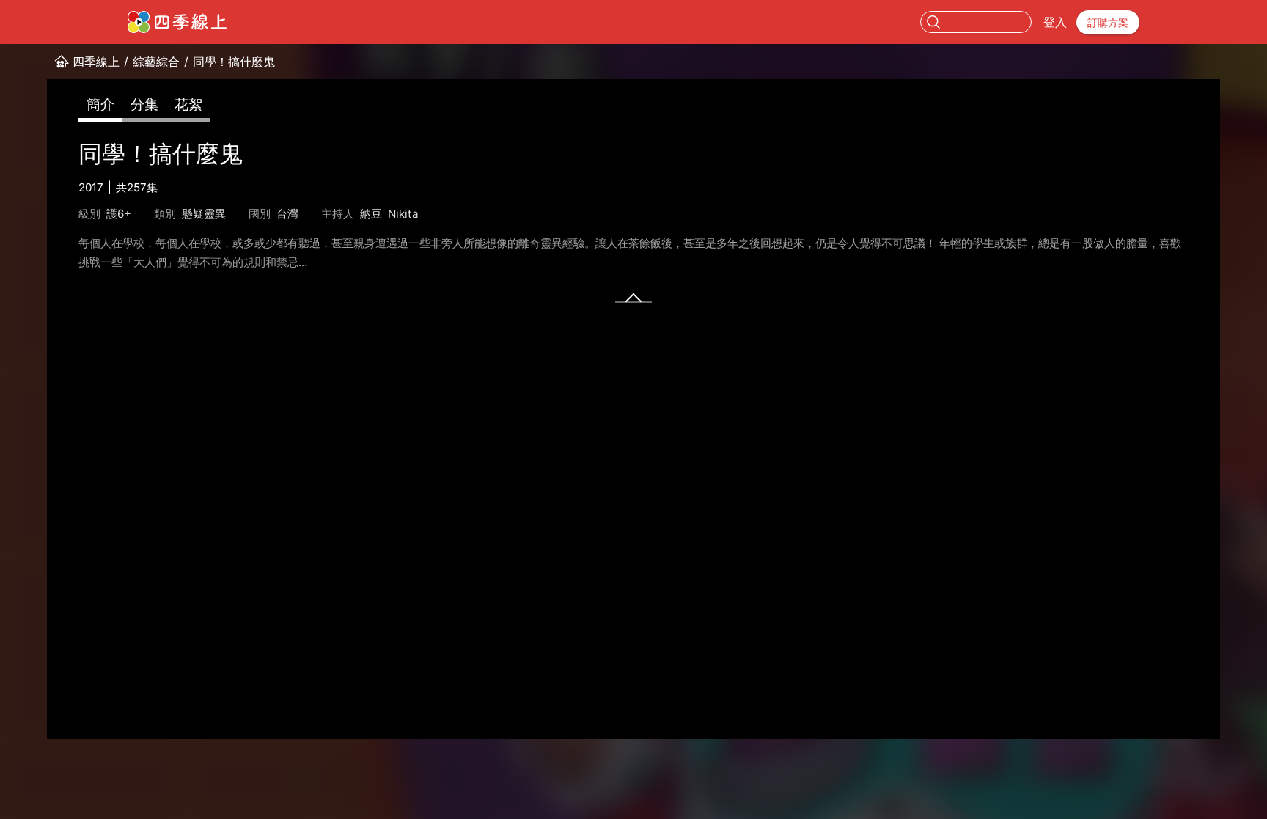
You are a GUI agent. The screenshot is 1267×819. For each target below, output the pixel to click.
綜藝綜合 (156, 61)
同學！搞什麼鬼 (234, 61)
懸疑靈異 (204, 214)
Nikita (403, 214)
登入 (1055, 22)
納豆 (371, 214)
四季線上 (96, 61)
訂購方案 (1107, 22)
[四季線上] (177, 22)
